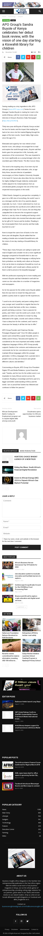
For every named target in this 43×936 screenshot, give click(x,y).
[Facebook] (15, 921)
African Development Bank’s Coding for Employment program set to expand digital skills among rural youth (11, 416)
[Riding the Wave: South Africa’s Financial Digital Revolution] (7, 470)
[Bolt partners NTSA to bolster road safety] (31, 624)
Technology (11, 16)
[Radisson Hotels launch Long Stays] (7, 704)
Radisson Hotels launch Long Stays (27, 701)
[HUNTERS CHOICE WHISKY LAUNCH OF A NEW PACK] (7, 459)
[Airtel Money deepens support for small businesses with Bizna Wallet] (7, 728)
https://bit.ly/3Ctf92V (10, 121)
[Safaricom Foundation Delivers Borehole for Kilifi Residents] (11, 624)
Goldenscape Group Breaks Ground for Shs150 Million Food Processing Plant (28, 587)
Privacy (7, 929)
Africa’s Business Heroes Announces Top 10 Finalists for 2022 (26, 565)
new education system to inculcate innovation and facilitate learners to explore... (28, 576)
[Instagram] (21, 921)
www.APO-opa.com (16, 109)
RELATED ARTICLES (10, 451)
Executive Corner (27, 630)
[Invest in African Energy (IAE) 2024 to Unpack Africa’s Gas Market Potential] (7, 480)
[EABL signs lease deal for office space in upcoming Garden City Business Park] (7, 776)
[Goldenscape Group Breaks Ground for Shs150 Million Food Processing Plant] (7, 587)
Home (4, 16)
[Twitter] (27, 921)
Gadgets (20, 16)
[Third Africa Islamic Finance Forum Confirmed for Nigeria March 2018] (7, 765)
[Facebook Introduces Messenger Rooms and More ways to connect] (7, 786)
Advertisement (24, 929)
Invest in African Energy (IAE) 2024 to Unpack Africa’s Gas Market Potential (26, 480)
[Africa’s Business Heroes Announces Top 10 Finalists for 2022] (7, 565)
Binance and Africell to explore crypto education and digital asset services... (27, 598)
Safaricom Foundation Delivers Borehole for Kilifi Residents (10, 635)
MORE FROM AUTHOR (27, 451)
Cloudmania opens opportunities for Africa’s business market (32, 414)
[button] (40, 11)
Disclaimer (14, 929)
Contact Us (34, 929)
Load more (20, 607)
